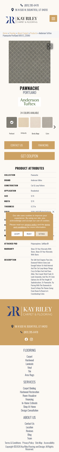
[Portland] (12, 122)
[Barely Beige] (35, 122)
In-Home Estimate (29, 403)
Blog (29, 434)
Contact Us (17, 145)
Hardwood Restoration (29, 392)
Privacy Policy (28, 443)
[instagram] (31, 339)
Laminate (29, 364)
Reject (29, 234)
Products (33, 33)
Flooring (12, 33)
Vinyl (29, 367)
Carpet (29, 356)
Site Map (38, 443)
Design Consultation (29, 410)
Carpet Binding (29, 388)
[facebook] (26, 339)
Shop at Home (29, 406)
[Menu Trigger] (53, 18)
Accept (17, 234)
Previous (4, 122)
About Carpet (23, 33)
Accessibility (49, 443)
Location (29, 427)
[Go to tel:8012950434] (29, 5)
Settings (42, 234)
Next (55, 122)
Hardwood (29, 360)
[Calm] (47, 122)
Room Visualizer (30, 395)
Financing (43, 145)
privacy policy (31, 224)
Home (5, 33)
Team (29, 438)
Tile (29, 371)
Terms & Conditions (13, 443)
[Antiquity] (24, 122)
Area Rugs (29, 375)
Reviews (29, 431)
